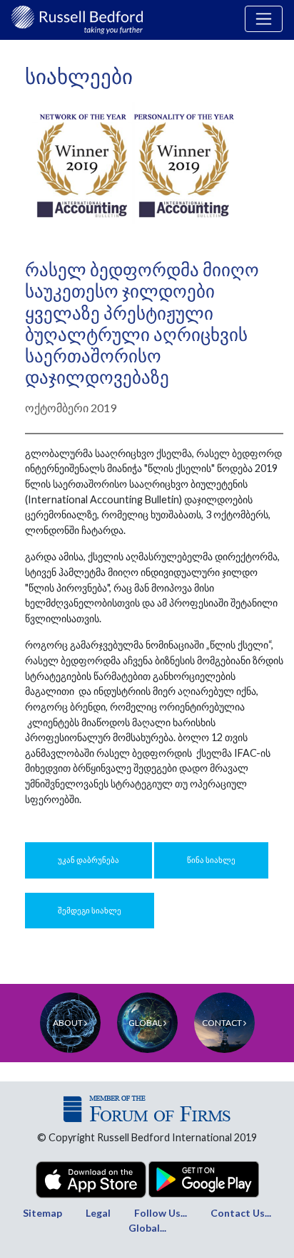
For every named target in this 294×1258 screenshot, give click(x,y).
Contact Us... (241, 1213)
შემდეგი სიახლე (89, 910)
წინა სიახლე (211, 859)
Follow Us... (160, 1213)
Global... (147, 1228)
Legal (98, 1213)
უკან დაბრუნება (88, 859)
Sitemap (42, 1213)
